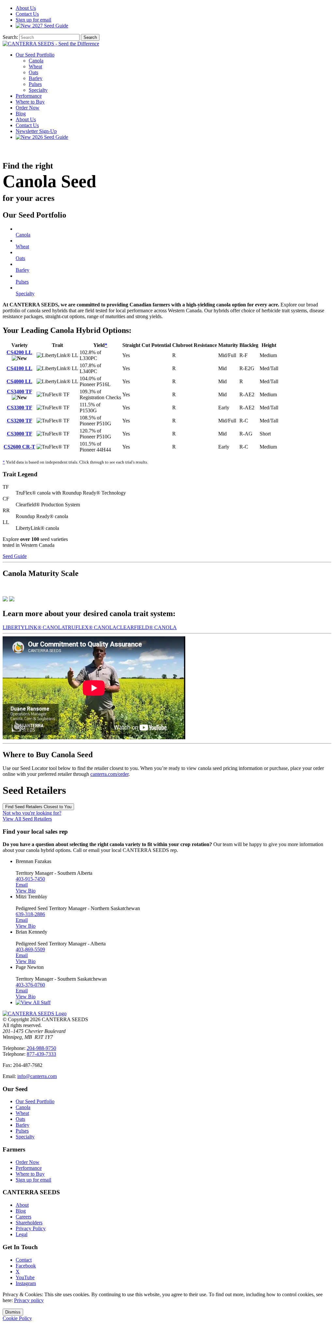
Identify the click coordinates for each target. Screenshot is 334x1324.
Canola (36, 60)
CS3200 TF (19, 420)
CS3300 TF (19, 407)
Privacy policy (29, 1300)
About (26, 8)
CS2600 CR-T (19, 447)
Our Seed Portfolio (35, 54)
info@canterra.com (37, 1076)
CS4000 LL (19, 381)
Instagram (26, 1283)
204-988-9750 (41, 1048)
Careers (23, 1216)
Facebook (26, 1265)
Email (22, 885)
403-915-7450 (30, 879)
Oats (33, 72)
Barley (35, 78)
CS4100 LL (19, 368)
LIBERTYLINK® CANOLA (34, 627)
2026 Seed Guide (49, 137)
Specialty (38, 90)
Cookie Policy (17, 1318)
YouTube (25, 1277)
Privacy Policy (31, 1228)
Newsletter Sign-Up (36, 131)
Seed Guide (50, 25)
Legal (21, 1234)
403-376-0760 (30, 985)
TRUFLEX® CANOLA (90, 627)
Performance (29, 96)
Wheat (35, 66)
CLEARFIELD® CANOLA (146, 627)
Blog (21, 113)
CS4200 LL (19, 352)
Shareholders (29, 1222)
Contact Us (27, 125)
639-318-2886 (30, 914)
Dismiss (13, 1312)
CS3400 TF (19, 391)
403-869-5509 (30, 949)
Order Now (27, 107)
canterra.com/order (109, 774)
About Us (26, 119)
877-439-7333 (41, 1054)
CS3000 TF (19, 433)
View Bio (26, 890)
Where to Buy (30, 102)
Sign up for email (33, 20)
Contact (27, 14)
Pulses (35, 84)
